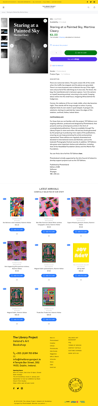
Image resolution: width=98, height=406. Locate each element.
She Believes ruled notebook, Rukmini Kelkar (17, 222)
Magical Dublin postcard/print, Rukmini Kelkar (49, 268)
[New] (17, 206)
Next (45, 46)
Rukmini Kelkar (17, 218)
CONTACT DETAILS (74, 348)
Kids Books (53, 351)
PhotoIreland (61, 71)
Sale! (51, 364)
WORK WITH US (73, 353)
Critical (52, 346)
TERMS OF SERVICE (74, 345)
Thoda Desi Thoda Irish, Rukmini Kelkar (49, 312)
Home (3, 12)
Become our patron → (39, 403)
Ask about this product (60, 45)
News (51, 362)
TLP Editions (65, 74)
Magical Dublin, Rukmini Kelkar (17, 312)
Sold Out (53, 367)
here (80, 153)
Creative (52, 343)
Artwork (17, 220)
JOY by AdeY (81, 268)
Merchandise (49, 220)
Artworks (53, 359)
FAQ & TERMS (46, 1)
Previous (12, 46)
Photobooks (81, 266)
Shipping (62, 37)
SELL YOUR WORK (37, 1)
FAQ (69, 342)
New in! (52, 337)
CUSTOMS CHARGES (56, 1)
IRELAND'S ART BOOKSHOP (9, 1)
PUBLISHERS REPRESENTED (24, 1)
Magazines (53, 354)
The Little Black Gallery (81, 265)
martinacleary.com (57, 117)
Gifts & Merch (54, 356)
